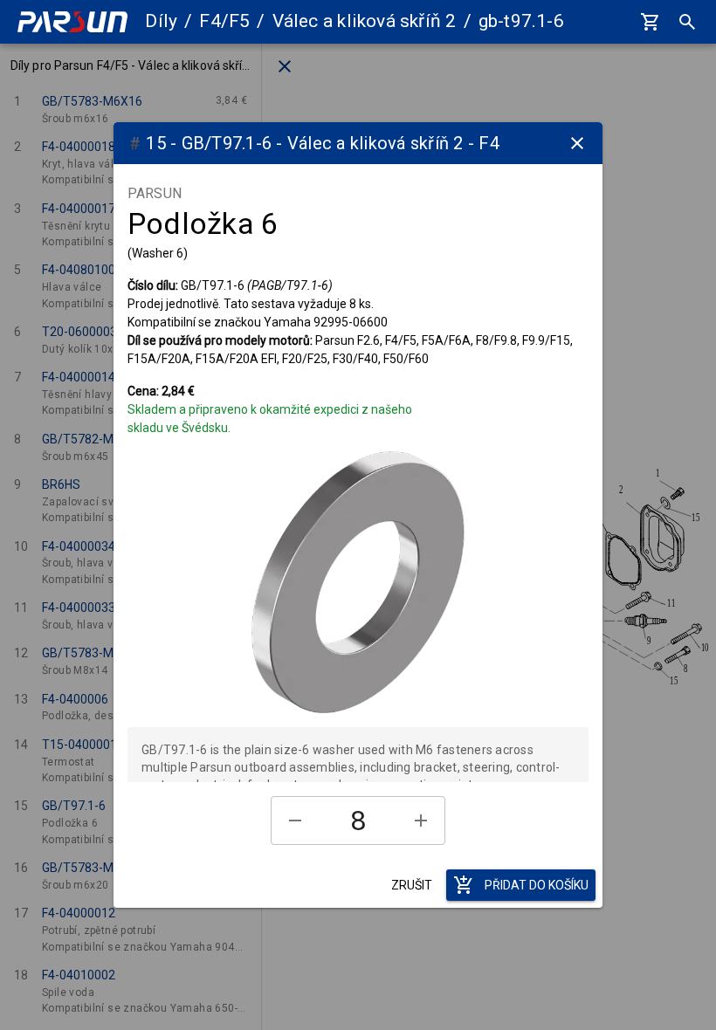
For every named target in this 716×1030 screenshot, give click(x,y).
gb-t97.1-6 (521, 20)
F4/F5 (224, 20)
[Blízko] (577, 143)
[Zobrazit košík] (650, 21)
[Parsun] (72, 22)
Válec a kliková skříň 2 (364, 20)
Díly (161, 20)
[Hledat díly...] (687, 21)
